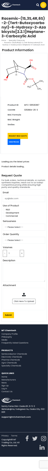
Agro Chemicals (9, 362)
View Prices (14, 142)
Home (3, 40)
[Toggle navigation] (43, 5)
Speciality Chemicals (17, 40)
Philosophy (6, 337)
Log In (4, 388)
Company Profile (9, 334)
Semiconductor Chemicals (14, 354)
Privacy (5, 435)
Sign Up (5, 385)
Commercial (12, 216)
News (4, 382)
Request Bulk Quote (18, 136)
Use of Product (11, 205)
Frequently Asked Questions (14, 342)
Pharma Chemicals (10, 359)
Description (9, 260)
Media (4, 339)
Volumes (7, 247)
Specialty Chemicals (11, 365)
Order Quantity (11, 234)
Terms (14, 435)
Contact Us (6, 391)
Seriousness (9, 221)
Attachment (9, 285)
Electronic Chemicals (11, 356)
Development (12, 212)
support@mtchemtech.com (16, 417)
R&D (8, 209)
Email (6, 192)
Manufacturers (8, 379)
